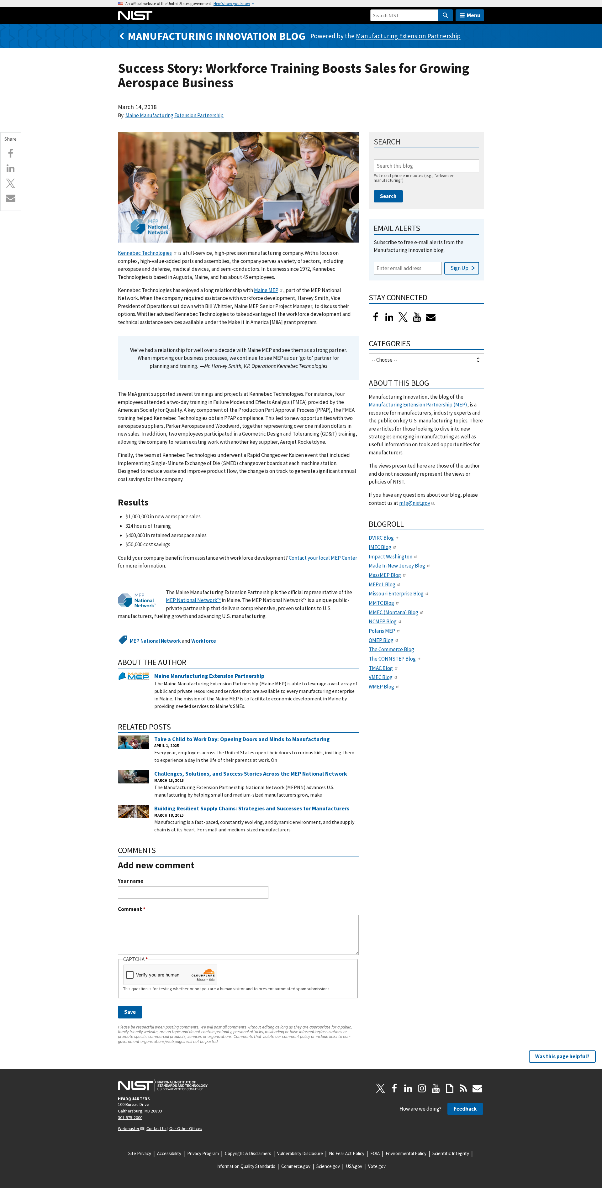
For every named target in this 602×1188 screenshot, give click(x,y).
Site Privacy (139, 1153)
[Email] (10, 198)
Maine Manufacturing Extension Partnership (174, 115)
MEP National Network (155, 640)
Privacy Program (203, 1153)
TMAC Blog (381, 668)
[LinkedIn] (389, 317)
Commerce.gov (295, 1166)
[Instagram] (422, 1088)
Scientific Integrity (450, 1153)
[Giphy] (450, 1088)
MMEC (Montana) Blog (393, 612)
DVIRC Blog (381, 537)
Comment (131, 909)
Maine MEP (266, 290)
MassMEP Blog (385, 575)
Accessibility (169, 1153)
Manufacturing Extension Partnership (408, 36)
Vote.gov (377, 1166)
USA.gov (354, 1166)
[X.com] (10, 183)
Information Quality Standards (245, 1166)
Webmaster (129, 1128)
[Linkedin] (10, 168)
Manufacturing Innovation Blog (216, 36)
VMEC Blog (381, 677)
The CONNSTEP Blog (392, 658)
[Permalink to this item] (153, 502)
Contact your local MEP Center (323, 557)
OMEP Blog (381, 640)
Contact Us (156, 1128)
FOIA (375, 1153)
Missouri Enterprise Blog (396, 593)
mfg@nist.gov (414, 503)
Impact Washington (390, 556)
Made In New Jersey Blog (397, 565)
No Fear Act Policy (346, 1153)
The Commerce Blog (391, 649)
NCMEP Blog (383, 621)
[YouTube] (436, 1088)
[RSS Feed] (463, 1088)
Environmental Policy (406, 1153)
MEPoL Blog (382, 584)
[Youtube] (417, 317)
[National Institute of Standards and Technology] (163, 1085)
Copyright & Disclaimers (248, 1153)
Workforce (203, 640)
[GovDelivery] (431, 317)
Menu (473, 15)
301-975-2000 (130, 1117)
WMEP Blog (381, 686)
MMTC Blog (381, 602)
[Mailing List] (477, 1088)
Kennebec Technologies (145, 252)
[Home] (135, 15)
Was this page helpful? (562, 1056)
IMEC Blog (380, 547)
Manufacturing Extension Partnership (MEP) (418, 404)
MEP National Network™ (193, 600)
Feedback (465, 1108)
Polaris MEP (382, 630)
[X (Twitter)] (403, 317)
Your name (130, 881)
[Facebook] (10, 153)
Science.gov (328, 1166)
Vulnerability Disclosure (300, 1153)
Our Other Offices (185, 1128)
